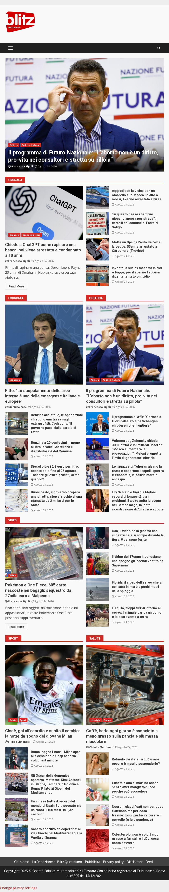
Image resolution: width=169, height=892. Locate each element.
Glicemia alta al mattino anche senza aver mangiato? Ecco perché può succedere (97, 789)
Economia (15, 379)
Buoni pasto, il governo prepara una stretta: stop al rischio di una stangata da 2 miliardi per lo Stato (16, 500)
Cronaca (14, 235)
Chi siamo (21, 861)
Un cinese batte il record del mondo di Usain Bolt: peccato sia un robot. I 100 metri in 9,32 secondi (16, 809)
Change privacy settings (18, 888)
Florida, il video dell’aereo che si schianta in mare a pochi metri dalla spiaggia (97, 589)
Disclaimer (135, 861)
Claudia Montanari (101, 747)
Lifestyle (95, 720)
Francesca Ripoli (19, 261)
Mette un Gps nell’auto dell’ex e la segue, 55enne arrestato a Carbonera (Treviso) (97, 249)
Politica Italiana (31, 145)
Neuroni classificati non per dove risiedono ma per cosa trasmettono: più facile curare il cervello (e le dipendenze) (97, 815)
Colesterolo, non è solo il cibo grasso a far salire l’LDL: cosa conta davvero (97, 840)
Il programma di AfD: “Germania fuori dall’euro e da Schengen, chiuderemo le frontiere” (84, 115)
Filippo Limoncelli (19, 742)
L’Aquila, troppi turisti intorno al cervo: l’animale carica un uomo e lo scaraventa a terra (97, 615)
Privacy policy (113, 861)
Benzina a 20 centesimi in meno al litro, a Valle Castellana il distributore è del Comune (16, 449)
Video (12, 575)
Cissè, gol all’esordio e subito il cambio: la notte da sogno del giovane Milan (44, 685)
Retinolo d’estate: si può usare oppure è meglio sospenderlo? (97, 763)
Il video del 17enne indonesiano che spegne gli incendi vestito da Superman (97, 563)
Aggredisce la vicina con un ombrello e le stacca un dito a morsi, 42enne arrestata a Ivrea (97, 197)
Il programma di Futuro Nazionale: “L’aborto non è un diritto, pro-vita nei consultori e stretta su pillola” (125, 345)
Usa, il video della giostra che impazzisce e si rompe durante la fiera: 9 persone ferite (97, 538)
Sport (23, 720)
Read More (16, 286)
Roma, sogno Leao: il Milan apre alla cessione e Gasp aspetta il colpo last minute (16, 758)
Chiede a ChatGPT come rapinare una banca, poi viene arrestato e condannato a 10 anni (44, 213)
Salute (107, 720)
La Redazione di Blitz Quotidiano (57, 861)
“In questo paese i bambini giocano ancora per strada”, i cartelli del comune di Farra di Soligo (97, 223)
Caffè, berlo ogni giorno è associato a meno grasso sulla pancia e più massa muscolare (125, 685)
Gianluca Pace (20, 166)
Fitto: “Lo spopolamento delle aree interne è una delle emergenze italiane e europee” (44, 345)
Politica (13, 145)
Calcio (12, 720)
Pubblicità (92, 861)
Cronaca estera (32, 235)
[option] (84, 115)
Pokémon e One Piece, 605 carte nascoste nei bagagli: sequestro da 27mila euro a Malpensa (44, 553)
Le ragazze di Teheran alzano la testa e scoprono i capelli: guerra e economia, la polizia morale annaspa (97, 475)
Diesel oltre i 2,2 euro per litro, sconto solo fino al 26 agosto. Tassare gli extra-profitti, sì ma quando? (16, 475)
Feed (149, 861)
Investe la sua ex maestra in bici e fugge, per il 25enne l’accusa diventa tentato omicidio (97, 275)
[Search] (158, 48)
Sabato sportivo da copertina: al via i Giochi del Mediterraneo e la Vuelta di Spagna (16, 835)
